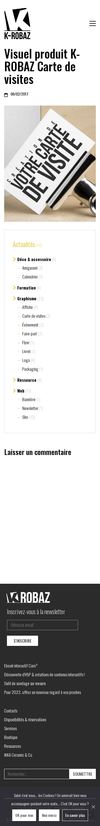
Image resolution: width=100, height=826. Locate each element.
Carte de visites (33, 316)
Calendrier (30, 276)
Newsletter (30, 408)
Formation (26, 288)
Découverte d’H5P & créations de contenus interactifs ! (44, 674)
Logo (26, 360)
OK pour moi (24, 815)
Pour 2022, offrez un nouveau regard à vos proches (42, 692)
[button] (92, 23)
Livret (26, 351)
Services (10, 728)
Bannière (29, 399)
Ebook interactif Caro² (21, 665)
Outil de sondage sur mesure (25, 683)
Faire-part (29, 333)
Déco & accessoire (34, 259)
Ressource (26, 380)
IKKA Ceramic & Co (18, 754)
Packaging (30, 369)
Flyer (25, 342)
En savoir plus (75, 815)
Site (25, 417)
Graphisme (26, 298)
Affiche (27, 307)
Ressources (12, 746)
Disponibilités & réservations (25, 719)
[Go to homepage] (18, 23)
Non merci (49, 815)
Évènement (30, 324)
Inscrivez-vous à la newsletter (36, 611)
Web (20, 391)
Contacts (10, 710)
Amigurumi (30, 267)
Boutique (11, 737)
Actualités (24, 244)
